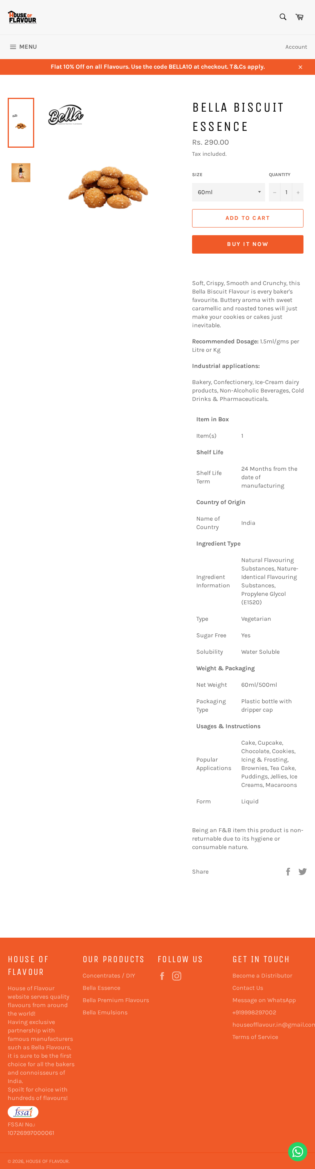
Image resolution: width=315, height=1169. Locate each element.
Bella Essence (101, 987)
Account (296, 46)
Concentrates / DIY (109, 975)
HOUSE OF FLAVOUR (47, 1161)
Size (197, 174)
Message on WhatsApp (264, 1000)
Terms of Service (255, 1036)
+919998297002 (254, 1012)
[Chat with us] (297, 1151)
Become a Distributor (262, 975)
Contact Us (247, 987)
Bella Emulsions (105, 1012)
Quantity (279, 174)
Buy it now (248, 244)
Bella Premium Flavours (116, 1000)
